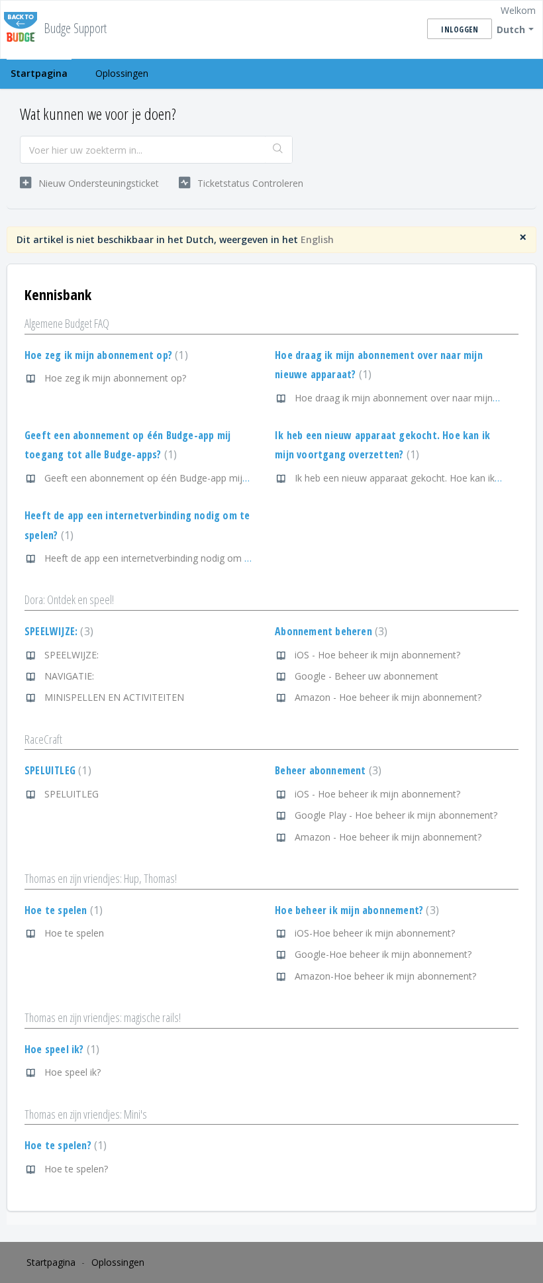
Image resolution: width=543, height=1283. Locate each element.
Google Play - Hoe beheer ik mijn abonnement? (396, 815)
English (317, 239)
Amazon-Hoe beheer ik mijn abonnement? (385, 976)
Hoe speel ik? (60, 1049)
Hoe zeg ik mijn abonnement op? (105, 355)
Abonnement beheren (329, 631)
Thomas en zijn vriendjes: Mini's (86, 1114)
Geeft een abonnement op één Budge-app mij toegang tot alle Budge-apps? (207, 478)
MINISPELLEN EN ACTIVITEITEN (114, 697)
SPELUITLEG (56, 770)
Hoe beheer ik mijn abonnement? (355, 910)
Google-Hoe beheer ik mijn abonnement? (383, 954)
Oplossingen (121, 73)
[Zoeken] (278, 149)
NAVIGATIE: (69, 676)
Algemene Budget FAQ (67, 323)
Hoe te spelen (62, 910)
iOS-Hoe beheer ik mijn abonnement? (375, 933)
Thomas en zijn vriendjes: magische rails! (103, 1017)
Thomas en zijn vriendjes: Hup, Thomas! (101, 878)
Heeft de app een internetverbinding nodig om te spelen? (165, 558)
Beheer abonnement (326, 770)
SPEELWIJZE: (57, 631)
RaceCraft (43, 739)
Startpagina (39, 73)
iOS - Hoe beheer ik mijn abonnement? (377, 654)
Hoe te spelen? (64, 1145)
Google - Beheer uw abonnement (366, 676)
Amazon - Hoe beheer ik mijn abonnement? (388, 697)
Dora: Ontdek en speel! (69, 599)
